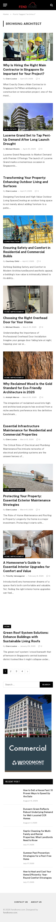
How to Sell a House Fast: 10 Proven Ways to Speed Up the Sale (38, 793)
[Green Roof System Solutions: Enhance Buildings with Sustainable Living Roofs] (28, 614)
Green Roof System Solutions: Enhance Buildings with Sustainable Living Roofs (26, 637)
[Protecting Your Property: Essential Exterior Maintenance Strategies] (28, 478)
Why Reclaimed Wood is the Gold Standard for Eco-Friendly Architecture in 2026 (27, 388)
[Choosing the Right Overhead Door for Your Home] (28, 299)
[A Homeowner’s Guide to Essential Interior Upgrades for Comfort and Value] (28, 544)
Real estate (10, 129)
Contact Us (21, 902)
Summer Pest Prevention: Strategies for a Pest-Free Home (37, 856)
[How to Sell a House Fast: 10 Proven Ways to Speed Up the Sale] (11, 794)
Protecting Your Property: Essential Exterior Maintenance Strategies (27, 500)
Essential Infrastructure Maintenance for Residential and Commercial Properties (27, 430)
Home (7, 626)
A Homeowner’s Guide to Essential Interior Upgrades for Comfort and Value (26, 567)
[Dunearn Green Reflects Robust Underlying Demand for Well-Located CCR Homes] (11, 813)
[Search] (51, 5)
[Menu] (5, 5)
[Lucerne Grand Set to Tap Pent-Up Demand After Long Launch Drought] (28, 117)
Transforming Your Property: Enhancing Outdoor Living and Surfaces (25, 182)
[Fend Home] (28, 5)
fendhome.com (10, 912)
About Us (36, 902)
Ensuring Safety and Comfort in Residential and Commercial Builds (26, 252)
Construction (11, 59)
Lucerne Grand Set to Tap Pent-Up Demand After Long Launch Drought (27, 140)
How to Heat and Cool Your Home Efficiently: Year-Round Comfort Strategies (37, 874)
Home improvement (14, 312)
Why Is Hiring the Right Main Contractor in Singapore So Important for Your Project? (24, 69)
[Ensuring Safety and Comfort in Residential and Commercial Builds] (28, 229)
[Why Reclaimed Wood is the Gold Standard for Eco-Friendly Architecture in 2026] (28, 365)
